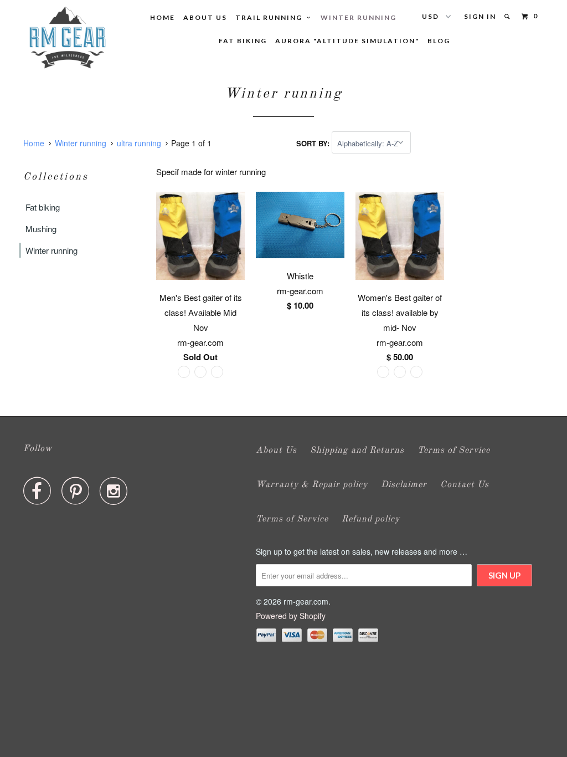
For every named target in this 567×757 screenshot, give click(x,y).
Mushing (40, 228)
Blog (438, 41)
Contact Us (464, 484)
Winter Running (358, 17)
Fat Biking (243, 41)
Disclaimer (404, 484)
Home (162, 17)
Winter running (51, 250)
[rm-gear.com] (67, 38)
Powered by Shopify (291, 615)
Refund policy (371, 519)
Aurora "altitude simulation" (347, 41)
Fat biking (42, 207)
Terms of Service (453, 450)
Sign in (480, 16)
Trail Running (271, 17)
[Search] (508, 16)
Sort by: (314, 143)
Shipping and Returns (357, 450)
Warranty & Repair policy (312, 484)
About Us (205, 17)
